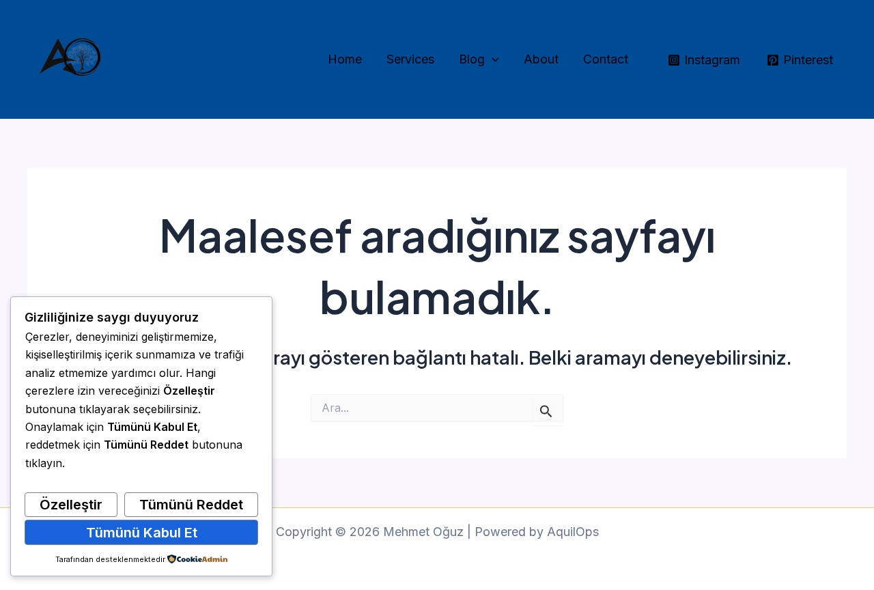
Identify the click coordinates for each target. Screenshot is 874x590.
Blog (472, 59)
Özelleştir (71, 504)
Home (345, 59)
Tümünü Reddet (191, 504)
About (541, 59)
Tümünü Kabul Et (141, 532)
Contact (605, 59)
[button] (492, 60)
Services (410, 59)
